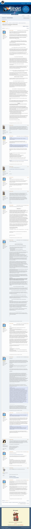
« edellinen (24, 26)
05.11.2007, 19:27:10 (11, 177)
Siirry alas (3, 28)
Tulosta (28, 28)
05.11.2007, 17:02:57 (11, 166)
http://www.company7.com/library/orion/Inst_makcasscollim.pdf (16, 169)
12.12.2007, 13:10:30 (11, 412)
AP (3, 125)
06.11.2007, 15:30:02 (11, 323)
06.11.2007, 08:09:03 (11, 205)
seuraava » (27, 26)
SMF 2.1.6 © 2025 (3, 527)
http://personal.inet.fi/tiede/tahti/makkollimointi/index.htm (16, 454)
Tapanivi (4, 439)
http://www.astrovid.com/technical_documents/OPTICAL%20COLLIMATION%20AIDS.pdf (18, 160)
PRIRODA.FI (14, 476)
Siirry (18, 503)
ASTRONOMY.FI (11, 476)
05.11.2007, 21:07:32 (11, 191)
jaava (4, 30)
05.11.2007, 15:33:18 (11, 125)
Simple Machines (6, 527)
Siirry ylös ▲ (28, 527)
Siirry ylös (3, 500)
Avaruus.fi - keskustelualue (7, 17)
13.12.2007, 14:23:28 (11, 439)
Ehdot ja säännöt (25, 527)
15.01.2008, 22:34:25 (11, 451)
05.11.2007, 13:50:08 (11, 30)
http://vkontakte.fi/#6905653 (15, 477)
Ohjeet (22, 527)
